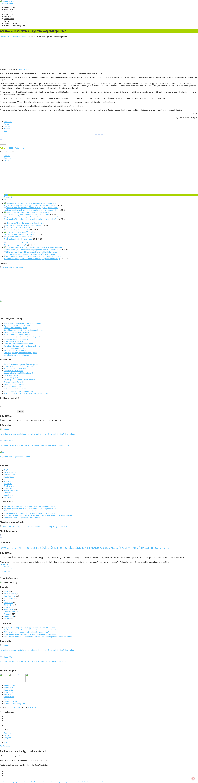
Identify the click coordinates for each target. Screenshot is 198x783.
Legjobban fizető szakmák (14, 384)
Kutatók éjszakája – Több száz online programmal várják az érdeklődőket (32, 250)
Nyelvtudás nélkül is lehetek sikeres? (18, 239)
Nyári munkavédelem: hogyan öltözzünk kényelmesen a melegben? (30, 219)
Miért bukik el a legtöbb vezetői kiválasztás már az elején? (26, 214)
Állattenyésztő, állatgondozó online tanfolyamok (23, 323)
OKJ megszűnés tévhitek (13, 371)
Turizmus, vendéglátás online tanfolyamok (20, 353)
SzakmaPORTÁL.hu (7, 37)
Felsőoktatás (9, 19)
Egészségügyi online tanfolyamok (17, 325)
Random (7, 199)
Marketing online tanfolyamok (16, 339)
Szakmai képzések (11, 490)
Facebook (8, 158)
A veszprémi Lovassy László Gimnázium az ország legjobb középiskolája (32, 259)
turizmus (7, 497)
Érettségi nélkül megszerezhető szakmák (20, 380)
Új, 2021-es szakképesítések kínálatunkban (21, 364)
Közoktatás (8, 12)
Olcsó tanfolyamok (11, 375)
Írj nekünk (4, 564)
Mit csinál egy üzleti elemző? (15, 245)
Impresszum (5, 566)
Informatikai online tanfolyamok (16, 332)
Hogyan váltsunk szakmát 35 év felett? (19, 234)
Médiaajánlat (5, 571)
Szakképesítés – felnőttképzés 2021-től (19, 366)
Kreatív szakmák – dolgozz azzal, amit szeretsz (22, 518)
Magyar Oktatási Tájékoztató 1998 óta (15, 457)
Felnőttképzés (9, 7)
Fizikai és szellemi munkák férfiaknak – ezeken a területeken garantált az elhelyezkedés (38, 515)
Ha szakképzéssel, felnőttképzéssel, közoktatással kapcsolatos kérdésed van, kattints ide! (34, 445)
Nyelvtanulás (9, 14)
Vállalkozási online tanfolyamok (16, 355)
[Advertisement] (62, 52)
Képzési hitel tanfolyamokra (15, 368)
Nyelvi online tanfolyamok (14, 341)
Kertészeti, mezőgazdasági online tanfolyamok (22, 337)
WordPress (32, 707)
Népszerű (8, 197)
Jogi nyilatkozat (6, 569)
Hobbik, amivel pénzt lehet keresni (17, 389)
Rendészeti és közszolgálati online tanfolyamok (22, 346)
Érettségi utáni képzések (13, 382)
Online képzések (10, 23)
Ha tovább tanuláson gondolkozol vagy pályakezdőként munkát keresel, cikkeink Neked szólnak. (37, 434)
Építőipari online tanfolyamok (15, 328)
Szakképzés (8, 9)
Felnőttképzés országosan (14, 25)
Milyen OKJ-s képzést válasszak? (16, 230)
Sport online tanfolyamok (14, 348)
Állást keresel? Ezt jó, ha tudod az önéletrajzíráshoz (24, 225)
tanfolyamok (9, 495)
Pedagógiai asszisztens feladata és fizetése (20, 391)
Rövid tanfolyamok (11, 377)
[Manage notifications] (193, 778)
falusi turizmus (10, 472)
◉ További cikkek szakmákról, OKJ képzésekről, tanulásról (26, 393)
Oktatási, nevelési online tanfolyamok (18, 344)
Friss (6, 195)
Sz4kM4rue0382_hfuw (15, 148)
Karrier (7, 21)
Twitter (7, 160)
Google (7, 156)
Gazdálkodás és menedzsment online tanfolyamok (23, 330)
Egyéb (6, 470)
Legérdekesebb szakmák (13, 386)
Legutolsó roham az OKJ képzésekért (18, 373)
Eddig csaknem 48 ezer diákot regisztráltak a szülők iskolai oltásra (29, 254)
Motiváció (8, 484)
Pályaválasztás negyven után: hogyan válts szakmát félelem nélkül (29, 205)
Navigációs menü (6, 3)
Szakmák (7, 16)
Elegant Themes (14, 707)
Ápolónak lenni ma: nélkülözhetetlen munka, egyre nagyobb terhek (30, 210)
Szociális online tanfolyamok (15, 350)
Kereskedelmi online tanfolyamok (17, 334)
